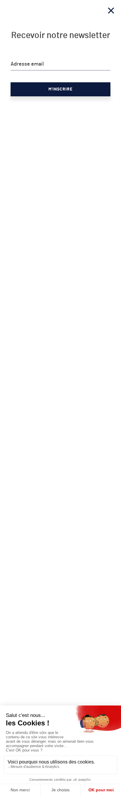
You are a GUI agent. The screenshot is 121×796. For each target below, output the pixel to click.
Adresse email (27, 64)
